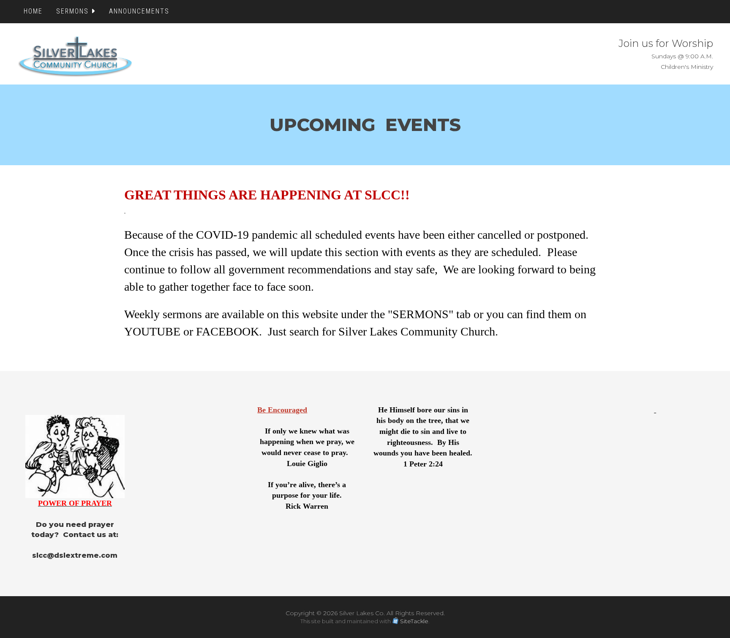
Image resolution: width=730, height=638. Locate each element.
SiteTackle (414, 621)
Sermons (73, 11)
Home (33, 11)
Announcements (139, 11)
